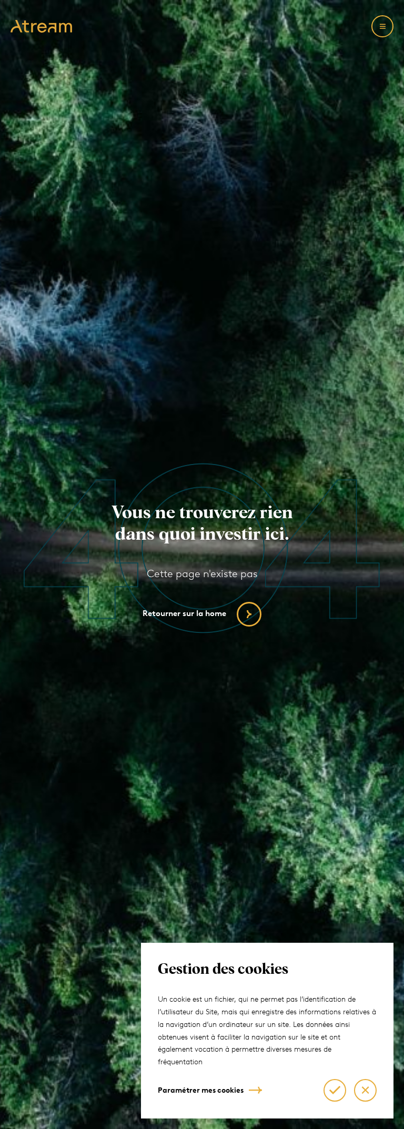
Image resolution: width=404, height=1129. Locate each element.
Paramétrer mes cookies (201, 1090)
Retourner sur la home (184, 613)
